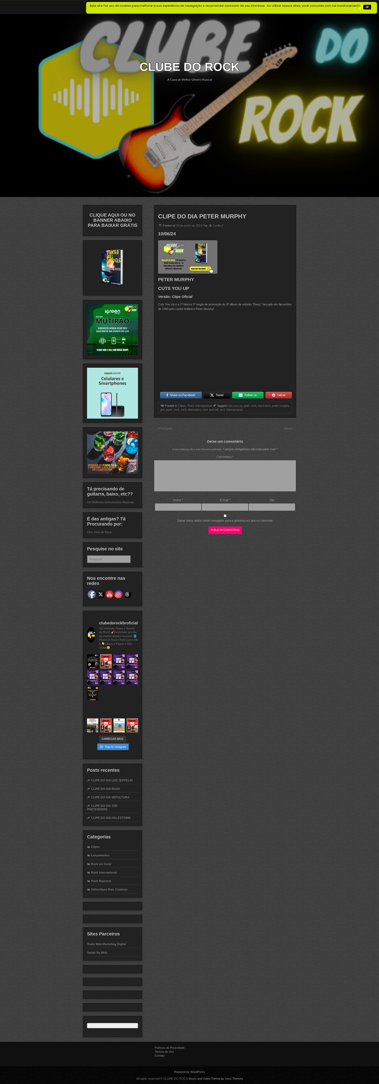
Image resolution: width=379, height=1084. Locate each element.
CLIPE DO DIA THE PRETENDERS (102, 807)
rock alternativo (191, 409)
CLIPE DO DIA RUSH (105, 788)
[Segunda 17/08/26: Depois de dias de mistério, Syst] (106, 677)
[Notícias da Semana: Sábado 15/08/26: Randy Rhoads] (132, 677)
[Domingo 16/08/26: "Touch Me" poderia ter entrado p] (119, 677)
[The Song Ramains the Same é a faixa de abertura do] (106, 661)
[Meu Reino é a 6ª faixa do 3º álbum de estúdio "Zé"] (132, 725)
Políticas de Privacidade (170, 1047)
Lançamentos (100, 855)
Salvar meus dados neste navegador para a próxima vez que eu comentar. (225, 520)
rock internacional (231, 409)
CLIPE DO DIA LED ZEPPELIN (112, 780)
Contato (160, 1055)
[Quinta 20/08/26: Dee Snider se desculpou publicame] (132, 661)
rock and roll (210, 409)
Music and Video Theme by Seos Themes (216, 1078)
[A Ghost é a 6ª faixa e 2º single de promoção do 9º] (106, 725)
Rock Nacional (101, 881)
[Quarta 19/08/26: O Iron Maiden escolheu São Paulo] (92, 677)
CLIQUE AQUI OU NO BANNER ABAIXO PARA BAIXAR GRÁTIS (112, 220)
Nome (178, 500)
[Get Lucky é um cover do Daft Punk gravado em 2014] (132, 709)
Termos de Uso (164, 1051)
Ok (367, 7)
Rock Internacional (200, 405)
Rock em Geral (101, 864)
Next (288, 428)
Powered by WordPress (189, 1072)
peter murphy (280, 405)
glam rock (250, 405)
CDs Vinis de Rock (99, 532)
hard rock (264, 405)
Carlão (217, 225)
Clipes (182, 405)
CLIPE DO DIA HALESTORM (110, 817)
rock (176, 409)
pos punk (166, 409)
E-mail (225, 500)
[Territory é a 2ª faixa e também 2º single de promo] (132, 694)
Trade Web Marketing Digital (106, 944)
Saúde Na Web (97, 952)
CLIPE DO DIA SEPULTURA (110, 797)
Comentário (225, 456)
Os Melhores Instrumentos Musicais (110, 502)
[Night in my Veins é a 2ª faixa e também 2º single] (106, 709)
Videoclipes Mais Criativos (109, 889)
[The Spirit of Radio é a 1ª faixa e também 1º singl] (106, 694)
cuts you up (234, 405)
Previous (165, 428)
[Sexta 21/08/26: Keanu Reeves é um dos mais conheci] (119, 661)
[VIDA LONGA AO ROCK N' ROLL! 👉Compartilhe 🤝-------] (92, 661)
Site (271, 500)
